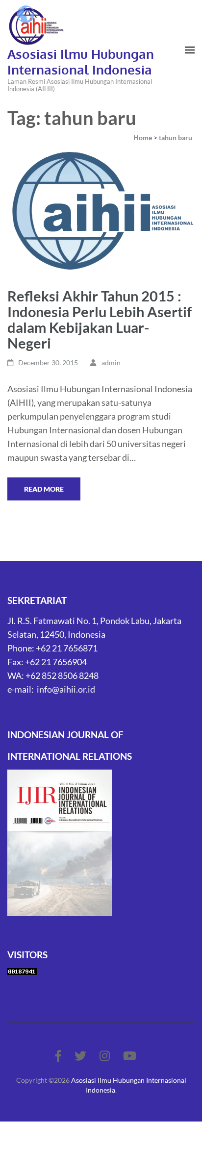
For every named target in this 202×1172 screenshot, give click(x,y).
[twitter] (80, 1055)
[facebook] (58, 1055)
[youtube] (129, 1055)
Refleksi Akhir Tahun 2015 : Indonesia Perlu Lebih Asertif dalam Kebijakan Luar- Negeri (99, 319)
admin (111, 362)
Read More (44, 489)
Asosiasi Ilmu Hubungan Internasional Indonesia (80, 61)
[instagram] (105, 1055)
